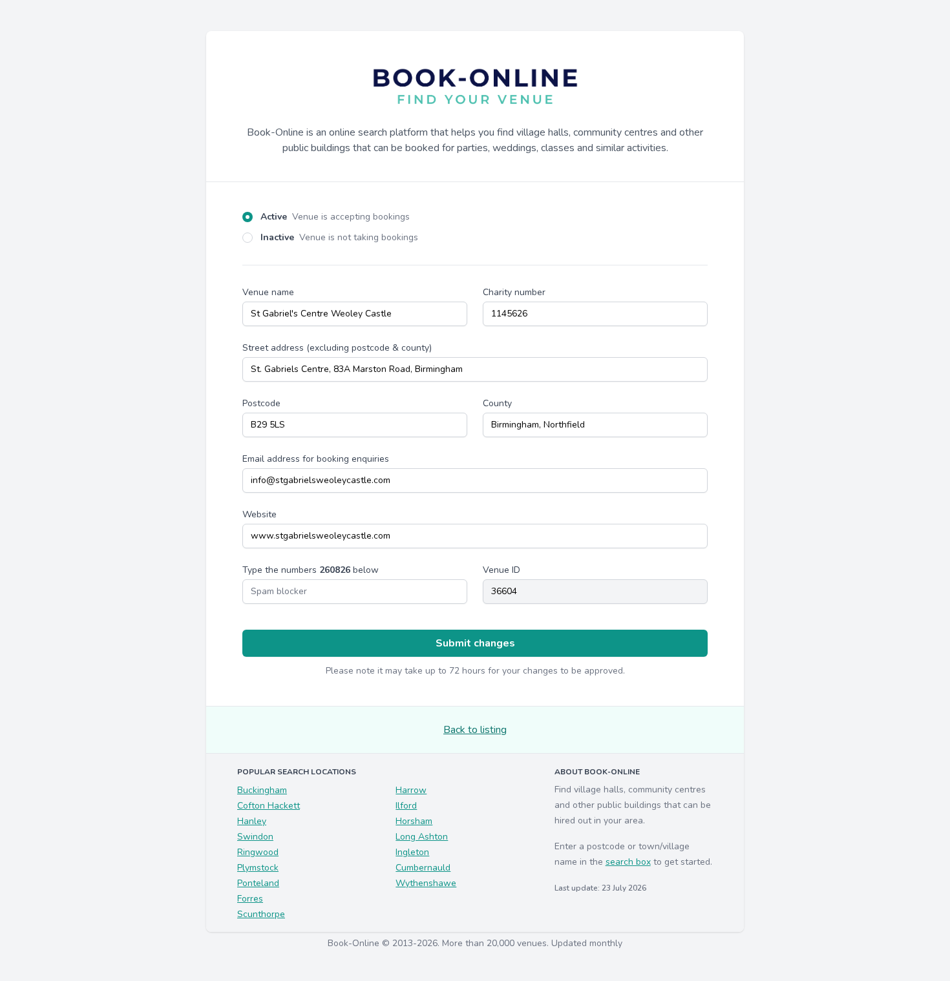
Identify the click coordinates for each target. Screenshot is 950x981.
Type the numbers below (310, 570)
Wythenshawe (426, 883)
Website (259, 514)
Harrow (411, 790)
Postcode (261, 403)
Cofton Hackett (268, 806)
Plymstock (258, 868)
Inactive (339, 237)
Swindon (255, 837)
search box (628, 862)
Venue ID (501, 570)
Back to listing (475, 730)
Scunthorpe (261, 914)
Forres (250, 899)
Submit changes (475, 643)
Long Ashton (422, 837)
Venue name (268, 292)
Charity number (514, 292)
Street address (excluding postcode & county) (337, 348)
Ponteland (258, 883)
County (497, 403)
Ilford (406, 806)
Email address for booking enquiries (315, 459)
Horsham (414, 821)
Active (335, 217)
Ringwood (258, 852)
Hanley (251, 821)
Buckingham (262, 790)
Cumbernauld (423, 868)
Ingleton (412, 852)
